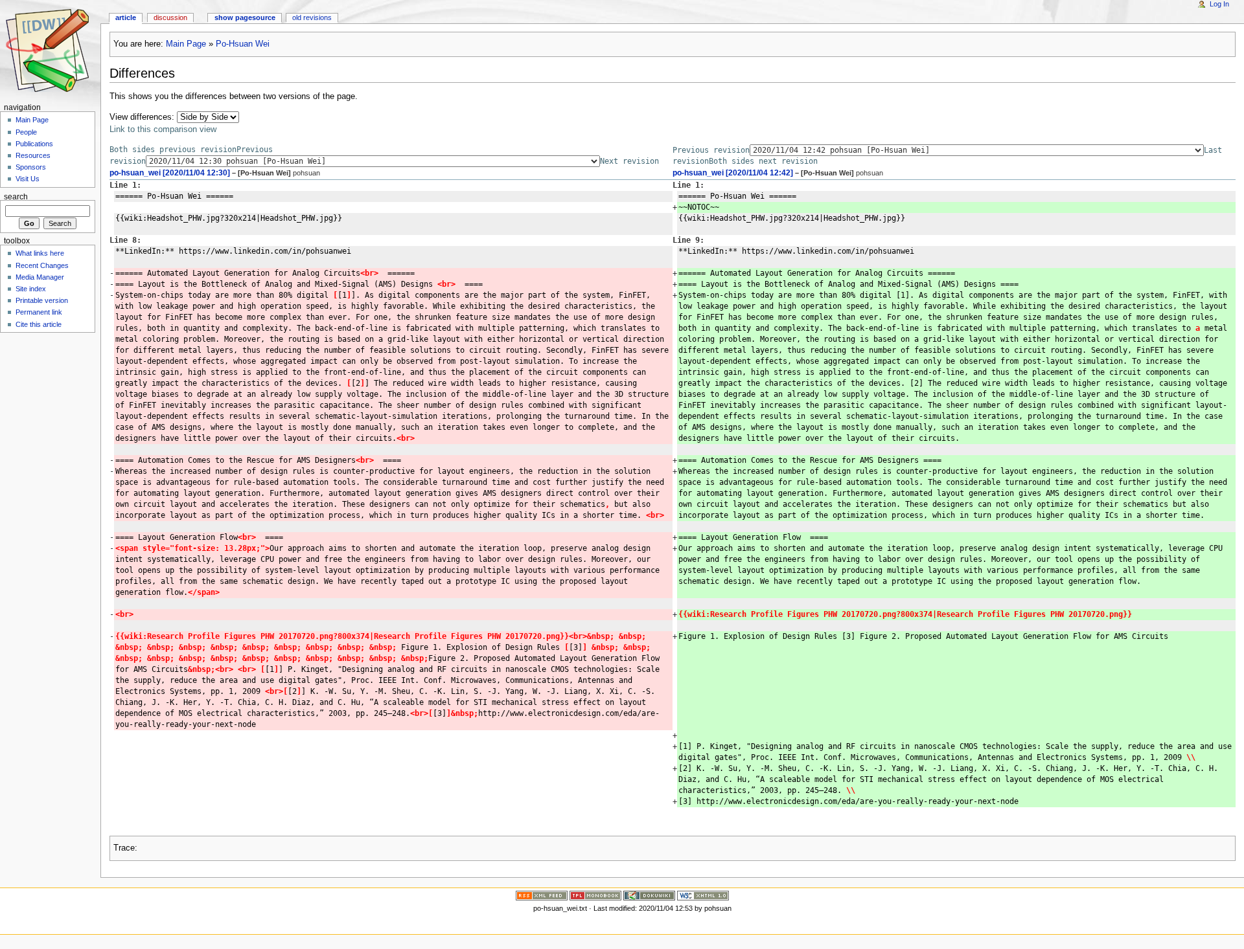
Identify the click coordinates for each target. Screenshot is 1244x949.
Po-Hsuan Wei (243, 44)
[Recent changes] (542, 895)
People (26, 132)
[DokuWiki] (649, 895)
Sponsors (31, 167)
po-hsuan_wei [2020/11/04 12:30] (169, 172)
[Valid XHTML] (703, 895)
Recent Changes (42, 265)
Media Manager (40, 277)
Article (125, 17)
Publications (34, 144)
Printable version (42, 300)
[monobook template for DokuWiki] (595, 895)
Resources (33, 155)
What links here (40, 253)
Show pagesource (244, 17)
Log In (1219, 4)
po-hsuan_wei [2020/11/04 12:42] (733, 172)
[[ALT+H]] (50, 50)
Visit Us (28, 179)
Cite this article (39, 324)
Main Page (186, 44)
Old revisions (312, 17)
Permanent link (39, 312)
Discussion (170, 17)
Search (16, 196)
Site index (31, 289)
